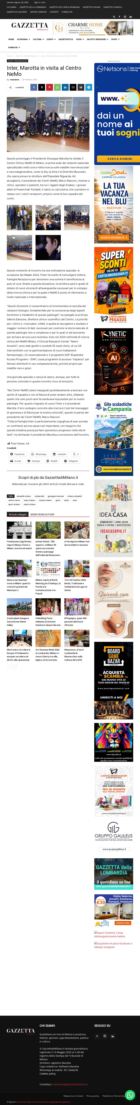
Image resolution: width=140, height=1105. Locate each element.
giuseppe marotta (56, 496)
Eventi (50, 39)
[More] (96, 87)
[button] (114, 16)
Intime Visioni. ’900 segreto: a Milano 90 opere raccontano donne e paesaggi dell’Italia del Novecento (48, 548)
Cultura (37, 39)
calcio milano (30, 504)
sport (57, 500)
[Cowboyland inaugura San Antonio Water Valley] (19, 606)
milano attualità (74, 496)
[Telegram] (88, 87)
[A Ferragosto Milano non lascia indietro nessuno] (76, 530)
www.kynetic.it (63, 1101)
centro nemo (14, 500)
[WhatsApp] (57, 87)
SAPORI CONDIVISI (38, 12)
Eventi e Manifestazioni (27, 55)
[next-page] (14, 667)
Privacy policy (92, 1095)
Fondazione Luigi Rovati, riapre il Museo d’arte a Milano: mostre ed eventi (19, 545)
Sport (114, 39)
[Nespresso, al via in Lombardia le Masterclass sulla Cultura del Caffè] (76, 638)
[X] (41, 87)
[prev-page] (9, 667)
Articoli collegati (17, 514)
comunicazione (37, 1101)
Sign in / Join (39, 2)
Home (11, 39)
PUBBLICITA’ (67, 12)
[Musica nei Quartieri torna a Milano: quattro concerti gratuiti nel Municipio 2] (19, 568)
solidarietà (39, 496)
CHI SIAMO (11, 7)
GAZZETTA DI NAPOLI (112, 7)
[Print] (81, 87)
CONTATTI (54, 12)
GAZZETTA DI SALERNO (17, 12)
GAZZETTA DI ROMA (91, 7)
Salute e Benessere (96, 39)
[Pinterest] (49, 87)
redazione (14, 79)
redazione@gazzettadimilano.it (70, 1084)
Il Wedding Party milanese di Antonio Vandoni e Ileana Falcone (48, 621)
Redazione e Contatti (73, 1095)
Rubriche (13, 47)
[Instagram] (125, 16)
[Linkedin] (130, 16)
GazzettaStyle (66, 39)
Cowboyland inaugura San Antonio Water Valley (18, 621)
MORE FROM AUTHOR (42, 514)
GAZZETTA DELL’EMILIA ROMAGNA (64, 7)
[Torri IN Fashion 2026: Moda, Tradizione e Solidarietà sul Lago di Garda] (76, 568)
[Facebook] (119, 16)
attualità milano (24, 496)
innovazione (23, 1101)
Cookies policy (48, 1073)
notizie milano (45, 500)
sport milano (14, 504)
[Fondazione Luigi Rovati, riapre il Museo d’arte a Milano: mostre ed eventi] (19, 530)
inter (75, 500)
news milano (29, 500)
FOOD (79, 39)
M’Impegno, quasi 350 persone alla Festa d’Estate (75, 621)
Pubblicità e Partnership (113, 1095)
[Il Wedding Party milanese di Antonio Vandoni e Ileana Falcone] (48, 606)
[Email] (73, 87)
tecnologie (51, 1101)
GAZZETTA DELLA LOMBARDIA (33, 7)
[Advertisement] (114, 984)
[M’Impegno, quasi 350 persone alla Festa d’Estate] (76, 606)
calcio (66, 500)
